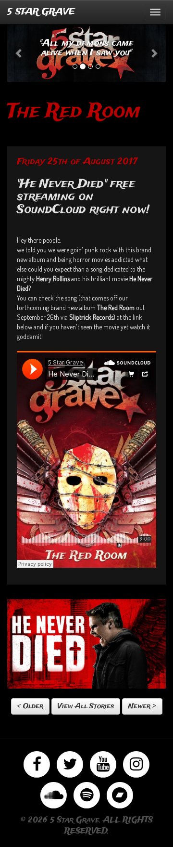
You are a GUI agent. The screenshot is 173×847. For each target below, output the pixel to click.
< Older (30, 706)
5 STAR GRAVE (41, 12)
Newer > (142, 706)
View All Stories (86, 706)
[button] (19, 53)
